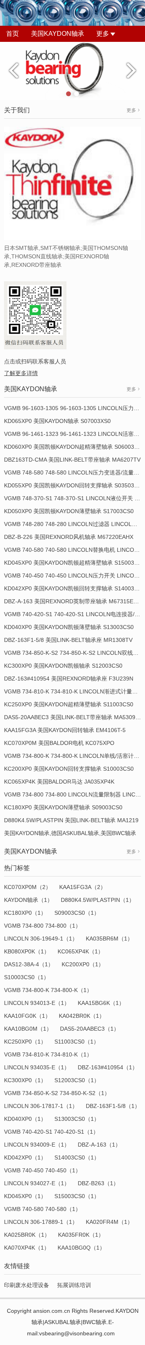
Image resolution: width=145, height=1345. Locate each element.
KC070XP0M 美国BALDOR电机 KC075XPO (59, 743)
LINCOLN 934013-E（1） (37, 1003)
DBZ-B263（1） (98, 1183)
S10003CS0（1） (26, 977)
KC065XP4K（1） (81, 951)
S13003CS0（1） (76, 1119)
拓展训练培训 (74, 1285)
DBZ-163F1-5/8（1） (113, 1106)
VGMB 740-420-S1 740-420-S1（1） (51, 1131)
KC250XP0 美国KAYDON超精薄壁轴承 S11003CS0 (68, 704)
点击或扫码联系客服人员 (35, 361)
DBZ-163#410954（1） (108, 1067)
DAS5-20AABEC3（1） (89, 1028)
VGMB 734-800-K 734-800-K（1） (48, 990)
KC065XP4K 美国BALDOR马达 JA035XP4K (59, 781)
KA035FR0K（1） (81, 1235)
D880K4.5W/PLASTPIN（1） (98, 900)
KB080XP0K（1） (27, 951)
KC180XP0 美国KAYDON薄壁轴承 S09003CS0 (63, 807)
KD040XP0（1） (25, 1119)
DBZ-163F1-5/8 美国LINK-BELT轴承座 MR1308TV (68, 640)
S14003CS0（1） (76, 1157)
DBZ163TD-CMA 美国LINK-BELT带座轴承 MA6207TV (72, 459)
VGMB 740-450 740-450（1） (42, 1170)
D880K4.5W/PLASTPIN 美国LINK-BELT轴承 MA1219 (71, 820)
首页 (12, 33)
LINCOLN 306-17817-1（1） (41, 1106)
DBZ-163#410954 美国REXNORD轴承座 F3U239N (68, 678)
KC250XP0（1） (25, 1041)
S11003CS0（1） (76, 1041)
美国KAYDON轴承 (57, 33)
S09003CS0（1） (76, 913)
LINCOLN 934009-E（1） (37, 1144)
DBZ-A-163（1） (99, 1144)
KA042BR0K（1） (82, 1016)
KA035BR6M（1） (109, 938)
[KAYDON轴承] (72, 70)
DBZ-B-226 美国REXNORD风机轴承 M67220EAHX (68, 537)
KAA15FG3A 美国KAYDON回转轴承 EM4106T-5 (65, 730)
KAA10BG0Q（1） (81, 1247)
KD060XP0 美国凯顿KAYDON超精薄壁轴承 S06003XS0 (74, 447)
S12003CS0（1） (76, 1080)
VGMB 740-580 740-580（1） (42, 1209)
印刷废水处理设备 (26, 1285)
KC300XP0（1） (25, 1080)
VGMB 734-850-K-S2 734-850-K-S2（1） (57, 1093)
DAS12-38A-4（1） (29, 964)
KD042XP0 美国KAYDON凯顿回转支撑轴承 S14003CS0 (74, 588)
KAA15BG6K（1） (101, 1003)
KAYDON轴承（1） (28, 900)
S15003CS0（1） (76, 1196)
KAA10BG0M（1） (28, 1028)
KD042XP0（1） (25, 1157)
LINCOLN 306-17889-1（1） (41, 1222)
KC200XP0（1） (83, 964)
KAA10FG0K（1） (27, 1016)
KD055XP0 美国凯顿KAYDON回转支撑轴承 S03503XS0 (74, 485)
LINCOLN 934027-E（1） (37, 1183)
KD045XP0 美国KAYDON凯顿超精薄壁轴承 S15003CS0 (74, 562)
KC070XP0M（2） (27, 887)
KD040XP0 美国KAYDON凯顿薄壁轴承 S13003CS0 (69, 627)
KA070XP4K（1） (27, 1247)
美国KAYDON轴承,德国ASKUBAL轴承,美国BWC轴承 (70, 833)
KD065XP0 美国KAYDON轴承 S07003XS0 (57, 421)
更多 (102, 33)
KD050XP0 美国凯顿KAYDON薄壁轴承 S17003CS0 (69, 511)
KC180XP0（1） (25, 913)
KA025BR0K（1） (27, 1235)
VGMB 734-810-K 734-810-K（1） (48, 1054)
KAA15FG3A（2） (82, 887)
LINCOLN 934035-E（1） (37, 1067)
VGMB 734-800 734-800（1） (42, 925)
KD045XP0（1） (25, 1196)
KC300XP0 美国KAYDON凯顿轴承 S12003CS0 (63, 665)
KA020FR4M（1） (109, 1222)
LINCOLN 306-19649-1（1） (41, 938)
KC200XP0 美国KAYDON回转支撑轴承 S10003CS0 (69, 768)
